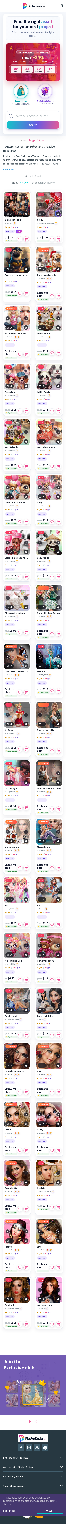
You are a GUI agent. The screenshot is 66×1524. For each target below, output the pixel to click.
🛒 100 (45, 1078)
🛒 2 (12, 281)
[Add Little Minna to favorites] (52, 353)
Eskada (41, 909)
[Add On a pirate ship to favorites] (20, 239)
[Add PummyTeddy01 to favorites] (52, 980)
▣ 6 (49, 282)
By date (26, 182)
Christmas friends (46, 275)
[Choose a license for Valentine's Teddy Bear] (26, 522)
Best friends (11, 447)
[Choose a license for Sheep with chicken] (26, 632)
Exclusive (42, 278)
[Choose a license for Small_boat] (26, 1035)
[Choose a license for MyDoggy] (26, 749)
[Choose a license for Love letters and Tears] (58, 809)
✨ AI (18, 231)
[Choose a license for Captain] (58, 1207)
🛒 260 (46, 1023)
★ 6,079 (7, 1078)
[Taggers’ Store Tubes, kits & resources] (21, 91)
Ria (38, 905)
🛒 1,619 (13, 968)
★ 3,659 (39, 737)
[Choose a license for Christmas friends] (58, 296)
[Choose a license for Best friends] (26, 466)
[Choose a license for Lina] (58, 1267)
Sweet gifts (11, 1188)
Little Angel (11, 788)
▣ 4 (16, 227)
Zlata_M (42, 1308)
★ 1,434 (39, 454)
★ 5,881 (7, 854)
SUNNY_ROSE (43, 675)
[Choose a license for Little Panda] (58, 411)
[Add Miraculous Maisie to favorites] (52, 466)
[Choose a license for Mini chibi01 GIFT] (26, 980)
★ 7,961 (39, 854)
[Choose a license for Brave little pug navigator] (26, 293)
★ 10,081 (40, 1023)
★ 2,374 (7, 340)
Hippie (8, 1246)
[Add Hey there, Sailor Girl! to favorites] (20, 692)
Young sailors (12, 847)
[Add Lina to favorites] (52, 1267)
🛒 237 (45, 1254)
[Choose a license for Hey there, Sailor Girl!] (26, 692)
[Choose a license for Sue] (58, 1092)
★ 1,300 (7, 565)
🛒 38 (12, 454)
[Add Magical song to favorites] (52, 868)
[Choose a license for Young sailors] (26, 868)
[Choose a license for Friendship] (26, 411)
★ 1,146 (39, 227)
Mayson (9, 278)
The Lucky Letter (46, 730)
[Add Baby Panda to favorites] (52, 577)
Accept (50, 1510)
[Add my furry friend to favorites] (52, 1324)
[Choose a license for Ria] (58, 924)
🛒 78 (12, 1023)
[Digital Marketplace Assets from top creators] (45, 91)
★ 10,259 (40, 1195)
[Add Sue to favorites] (52, 1092)
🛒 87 (12, 1137)
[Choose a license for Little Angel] (26, 807)
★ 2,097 (7, 795)
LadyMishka (43, 337)
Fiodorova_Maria (13, 1019)
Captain (41, 1188)
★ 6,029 (7, 1312)
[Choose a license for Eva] (26, 924)
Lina (39, 1246)
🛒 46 (45, 565)
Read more (9, 1510)
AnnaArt (9, 223)
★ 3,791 (39, 795)
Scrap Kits (13, 167)
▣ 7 (48, 227)
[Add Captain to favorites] (52, 1207)
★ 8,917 (39, 1312)
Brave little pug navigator (17, 275)
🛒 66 (12, 679)
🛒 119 (13, 340)
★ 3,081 (39, 620)
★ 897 (39, 340)
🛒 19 (12, 565)
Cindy (40, 219)
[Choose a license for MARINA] (58, 691)
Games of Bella (45, 1016)
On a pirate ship (13, 219)
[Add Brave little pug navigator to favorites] (20, 293)
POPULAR (44, 250)
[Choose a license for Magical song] (58, 868)
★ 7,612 (39, 1137)
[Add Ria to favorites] (52, 924)
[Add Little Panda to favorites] (52, 411)
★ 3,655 (7, 679)
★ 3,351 (7, 620)
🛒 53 (12, 1254)
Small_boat (11, 1016)
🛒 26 (12, 737)
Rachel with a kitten (15, 333)
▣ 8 (47, 340)
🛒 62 (45, 510)
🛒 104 (45, 282)
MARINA (41, 671)
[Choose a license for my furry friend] (58, 1324)
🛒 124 (13, 1195)
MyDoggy (10, 730)
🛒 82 (45, 795)
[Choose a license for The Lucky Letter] (58, 751)
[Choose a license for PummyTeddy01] (58, 980)
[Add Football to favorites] (20, 1324)
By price (51, 182)
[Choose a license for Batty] (58, 1150)
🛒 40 (45, 968)
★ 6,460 (7, 968)
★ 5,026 (7, 1023)
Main (23, 140)
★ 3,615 (39, 968)
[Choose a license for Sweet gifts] (26, 1209)
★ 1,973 (7, 227)
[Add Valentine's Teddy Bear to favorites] (20, 522)
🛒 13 (12, 227)
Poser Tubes (30, 167)
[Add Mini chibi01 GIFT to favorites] (20, 980)
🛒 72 (12, 620)
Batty (40, 1129)
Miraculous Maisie (46, 447)
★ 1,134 (39, 399)
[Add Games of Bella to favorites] (52, 1035)
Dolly (39, 502)
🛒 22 (11, 399)
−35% (9, 195)
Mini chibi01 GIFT (13, 960)
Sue (39, 1071)
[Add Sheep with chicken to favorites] (20, 632)
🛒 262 (13, 854)
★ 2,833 (7, 737)
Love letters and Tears (49, 788)
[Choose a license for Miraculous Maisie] (58, 466)
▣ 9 (49, 1078)
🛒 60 (45, 912)
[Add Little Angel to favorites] (20, 807)
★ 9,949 (39, 1254)
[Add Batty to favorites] (52, 1150)
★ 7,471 (7, 1195)
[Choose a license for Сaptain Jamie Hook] (26, 1092)
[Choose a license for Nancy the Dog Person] (58, 634)
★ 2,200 (39, 510)
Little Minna (43, 333)
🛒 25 (12, 1312)
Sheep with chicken (15, 613)
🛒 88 (45, 1137)
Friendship (10, 392)
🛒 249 (45, 854)
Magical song (43, 847)
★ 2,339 (39, 565)
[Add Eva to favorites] (20, 924)
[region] (33, 62)
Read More (8, 169)
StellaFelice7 (11, 733)
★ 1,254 (7, 454)
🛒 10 (12, 795)
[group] (33, 1385)
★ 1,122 (7, 281)
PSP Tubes (42, 163)
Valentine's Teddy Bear (17, 502)
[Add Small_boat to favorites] (20, 1035)
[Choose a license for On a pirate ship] (26, 239)
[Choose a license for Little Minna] (58, 353)
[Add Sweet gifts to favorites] (20, 1209)
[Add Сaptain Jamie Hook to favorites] (20, 1092)
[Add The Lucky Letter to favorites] (52, 751)
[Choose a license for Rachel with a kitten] (26, 354)
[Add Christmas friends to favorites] (52, 296)
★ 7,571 (7, 1137)
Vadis (41, 1019)
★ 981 (7, 399)
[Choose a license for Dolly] (58, 522)
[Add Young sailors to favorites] (20, 868)
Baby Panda (43, 558)
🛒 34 (12, 912)
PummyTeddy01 (45, 960)
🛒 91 (45, 737)
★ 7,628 (7, 1254)
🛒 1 (44, 227)
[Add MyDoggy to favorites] (20, 749)
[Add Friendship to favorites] (20, 411)
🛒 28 (45, 454)
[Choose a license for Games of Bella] (58, 1035)
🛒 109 (45, 620)
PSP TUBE (9, 231)
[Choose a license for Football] (26, 1324)
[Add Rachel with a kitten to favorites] (20, 354)
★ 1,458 (7, 510)
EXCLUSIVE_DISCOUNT (46, 223)
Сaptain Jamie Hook (15, 1071)
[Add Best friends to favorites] (20, 466)
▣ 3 (49, 1312)
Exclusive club (42, 294)
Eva (6, 905)
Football (9, 1305)
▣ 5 (17, 340)
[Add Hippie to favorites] (20, 1267)
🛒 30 (45, 399)
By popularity (39, 182)
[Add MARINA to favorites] (52, 691)
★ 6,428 (39, 912)
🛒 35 (12, 510)
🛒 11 (43, 340)
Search (33, 125)
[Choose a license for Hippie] (26, 1267)
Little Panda (43, 392)
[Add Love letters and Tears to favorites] (52, 809)
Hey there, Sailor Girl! (16, 671)
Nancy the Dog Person (48, 613)
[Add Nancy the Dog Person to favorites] (52, 634)
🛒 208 (46, 1195)
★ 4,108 (39, 679)
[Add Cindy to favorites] (52, 239)
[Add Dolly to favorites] (52, 522)
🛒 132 (13, 1078)
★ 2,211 (39, 282)
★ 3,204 (7, 912)
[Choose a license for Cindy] (58, 239)
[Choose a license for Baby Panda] (58, 577)
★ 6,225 (39, 1078)
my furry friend (45, 1305)
